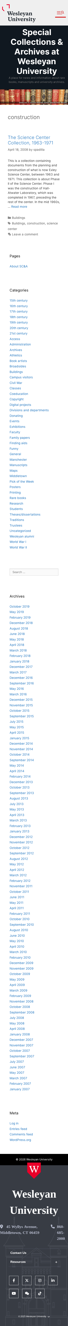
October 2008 (20, 1007)
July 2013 (17, 804)
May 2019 (17, 612)
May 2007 (17, 1072)
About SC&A (19, 266)
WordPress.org (20, 1140)
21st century (18, 333)
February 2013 (20, 826)
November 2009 (22, 968)
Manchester (18, 459)
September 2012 (22, 853)
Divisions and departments (29, 410)
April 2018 (17, 645)
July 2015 (16, 721)
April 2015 (17, 732)
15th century (19, 300)
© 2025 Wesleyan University (32, 1316)
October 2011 (19, 892)
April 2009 (17, 985)
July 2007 (17, 1061)
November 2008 (21, 1001)
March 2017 (18, 672)
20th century (19, 328)
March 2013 (18, 820)
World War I (18, 542)
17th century (19, 311)
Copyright (17, 399)
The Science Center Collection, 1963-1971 (30, 140)
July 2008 (17, 1018)
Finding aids (18, 443)
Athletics (16, 355)
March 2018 (18, 650)
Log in (14, 1123)
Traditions (17, 520)
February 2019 (20, 617)
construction (36, 223)
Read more (19, 206)
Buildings (18, 218)
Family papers (20, 437)
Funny (14, 448)
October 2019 (20, 606)
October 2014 (20, 754)
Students (16, 509)
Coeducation (19, 394)
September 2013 (22, 793)
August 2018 (19, 628)
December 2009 (21, 963)
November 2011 (21, 886)
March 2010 (18, 952)
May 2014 (17, 765)
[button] (60, 13)
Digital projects (20, 405)
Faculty (15, 432)
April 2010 (17, 946)
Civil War (16, 383)
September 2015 (22, 716)
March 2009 (18, 990)
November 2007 (21, 1045)
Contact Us (18, 1253)
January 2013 (19, 831)
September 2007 (22, 1056)
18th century (19, 317)
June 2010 (17, 935)
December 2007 (21, 1040)
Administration (20, 344)
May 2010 (17, 941)
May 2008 (17, 1023)
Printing (15, 492)
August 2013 (19, 798)
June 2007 (17, 1067)
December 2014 (21, 743)
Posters (15, 487)
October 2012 (19, 848)
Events (14, 421)
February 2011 (20, 913)
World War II (18, 547)
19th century (19, 322)
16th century (19, 306)
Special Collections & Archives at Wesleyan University (37, 51)
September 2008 (22, 1012)
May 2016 (17, 689)
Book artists (18, 361)
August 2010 (19, 930)
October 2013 (20, 787)
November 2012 (21, 842)
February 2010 (20, 957)
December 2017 (21, 667)
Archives (16, 350)
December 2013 (21, 782)
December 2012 (21, 837)
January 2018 (19, 661)
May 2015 (17, 727)
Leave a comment (25, 234)
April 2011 (17, 908)
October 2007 (20, 1050)
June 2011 (17, 897)
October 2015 (19, 710)
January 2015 (19, 738)
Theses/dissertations (25, 514)
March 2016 (18, 694)
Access (15, 339)
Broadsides (18, 366)
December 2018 (21, 623)
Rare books (18, 498)
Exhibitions (17, 427)
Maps (14, 470)
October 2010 (20, 919)
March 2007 (18, 1078)
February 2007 (20, 1083)
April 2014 (17, 771)
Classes (15, 388)
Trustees (16, 525)
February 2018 (20, 656)
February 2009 (20, 996)
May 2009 (17, 979)
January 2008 (20, 1034)
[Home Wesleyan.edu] (34, 1171)
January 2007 (20, 1089)
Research (16, 503)
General (15, 454)
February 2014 (20, 776)
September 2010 (22, 924)
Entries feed (18, 1129)
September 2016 (22, 683)
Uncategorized (20, 531)
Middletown (18, 476)
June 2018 (17, 634)
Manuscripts (18, 465)
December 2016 (21, 678)
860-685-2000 (61, 1232)
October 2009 (20, 974)
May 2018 (17, 639)
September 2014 (22, 760)
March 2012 (18, 875)
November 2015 (21, 705)
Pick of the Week (22, 481)
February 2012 (20, 881)
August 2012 (19, 859)
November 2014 (21, 749)
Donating (16, 416)
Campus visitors (21, 377)
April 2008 (17, 1029)
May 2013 (17, 809)
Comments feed (21, 1134)
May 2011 (16, 902)
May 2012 (17, 864)
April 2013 (17, 815)
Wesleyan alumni (22, 536)
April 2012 (17, 870)
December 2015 (21, 699)
